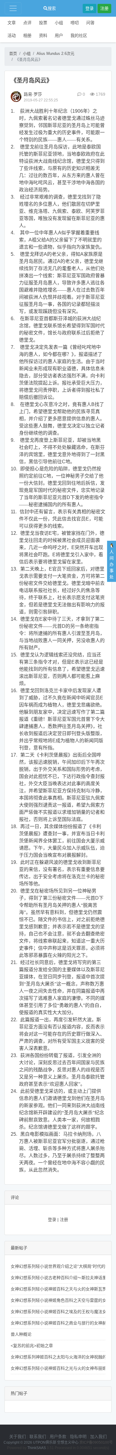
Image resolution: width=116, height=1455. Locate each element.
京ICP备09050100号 (96, 1442)
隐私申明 (78, 1436)
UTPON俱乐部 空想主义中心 (56, 1442)
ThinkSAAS (36, 1448)
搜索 (52, 8)
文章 (11, 22)
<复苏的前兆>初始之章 (32, 1345)
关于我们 (17, 1436)
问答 (90, 22)
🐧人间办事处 (111, 561)
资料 (43, 35)
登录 (89, 8)
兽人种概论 (21, 1334)
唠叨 (74, 22)
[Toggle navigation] (13, 8)
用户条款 (58, 1436)
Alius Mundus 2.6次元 (55, 53)
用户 (59, 35)
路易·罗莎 (33, 94)
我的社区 (78, 35)
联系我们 (37, 1436)
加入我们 (98, 1436)
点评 (27, 22)
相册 (27, 35)
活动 (11, 35)
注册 (104, 8)
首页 (13, 53)
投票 (43, 22)
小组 (59, 22)
